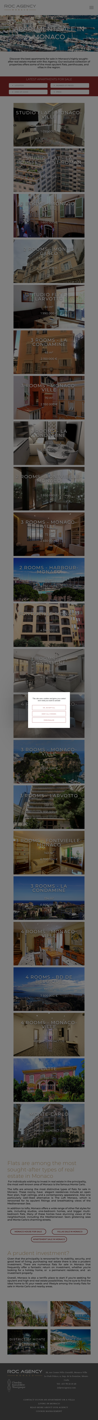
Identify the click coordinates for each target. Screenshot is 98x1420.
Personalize (49, 720)
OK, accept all (49, 707)
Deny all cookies (49, 714)
